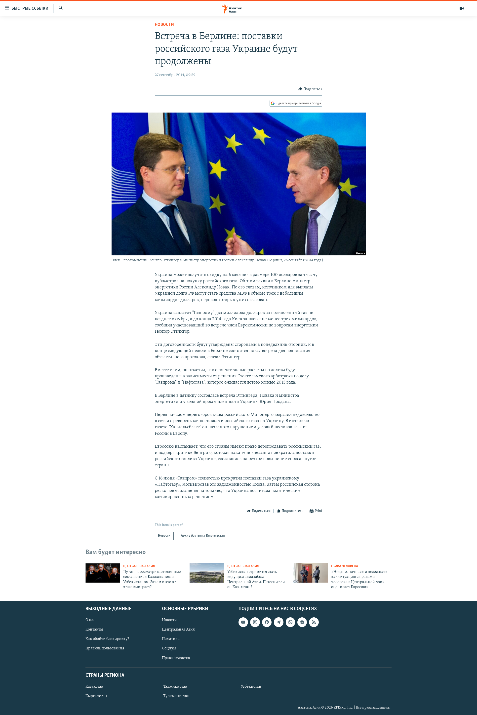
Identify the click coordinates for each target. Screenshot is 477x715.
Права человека (344, 566)
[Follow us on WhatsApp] (290, 622)
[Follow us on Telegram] (278, 622)
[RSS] (313, 622)
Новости (164, 25)
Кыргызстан (96, 696)
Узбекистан (251, 687)
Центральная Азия (139, 566)
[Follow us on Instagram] (255, 622)
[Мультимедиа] (461, 8)
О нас (90, 620)
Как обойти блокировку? (107, 639)
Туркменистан (176, 696)
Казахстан (94, 687)
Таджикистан (175, 687)
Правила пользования (104, 649)
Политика (171, 639)
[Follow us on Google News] (302, 622)
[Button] (310, 89)
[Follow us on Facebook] (267, 622)
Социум (169, 649)
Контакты (94, 630)
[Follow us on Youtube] (243, 622)
